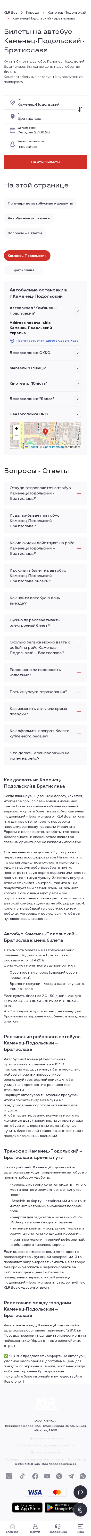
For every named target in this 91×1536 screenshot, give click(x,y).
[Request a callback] (80, 1510)
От (19, 99)
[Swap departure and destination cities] (80, 109)
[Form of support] (80, 1492)
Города (32, 12)
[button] (77, 311)
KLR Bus (10, 12)
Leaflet (33, 447)
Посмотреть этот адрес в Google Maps (47, 341)
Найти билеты (45, 162)
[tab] (27, 255)
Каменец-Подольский (67, 12)
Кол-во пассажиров (30, 141)
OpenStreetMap (53, 447)
